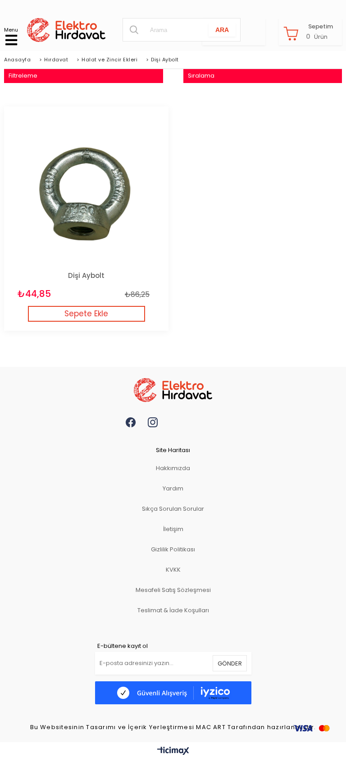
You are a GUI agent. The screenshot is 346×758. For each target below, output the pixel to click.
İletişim (173, 529)
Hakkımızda (173, 468)
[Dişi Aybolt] (86, 189)
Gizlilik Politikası (173, 549)
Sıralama (201, 75)
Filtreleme (23, 75)
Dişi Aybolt (86, 275)
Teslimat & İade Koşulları (173, 610)
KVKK (173, 569)
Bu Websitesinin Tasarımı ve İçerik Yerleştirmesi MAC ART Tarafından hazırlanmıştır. (173, 727)
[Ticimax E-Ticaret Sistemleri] (173, 751)
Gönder (230, 663)
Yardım (173, 488)
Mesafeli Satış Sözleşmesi (173, 590)
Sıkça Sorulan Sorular (173, 508)
